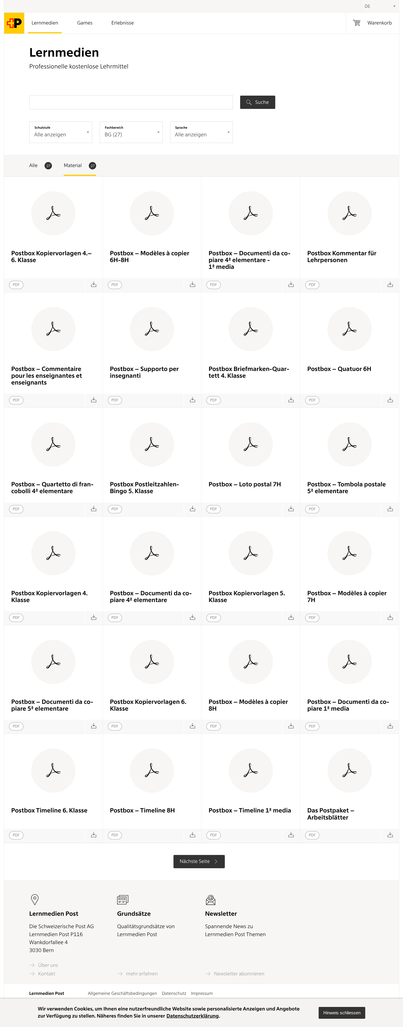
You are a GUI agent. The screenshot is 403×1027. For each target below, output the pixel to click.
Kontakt (46, 974)
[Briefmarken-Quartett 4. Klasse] (291, 401)
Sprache (181, 127)
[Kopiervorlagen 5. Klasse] (291, 618)
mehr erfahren (141, 974)
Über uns (47, 965)
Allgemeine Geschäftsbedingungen (122, 993)
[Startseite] (14, 23)
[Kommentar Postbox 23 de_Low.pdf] (390, 285)
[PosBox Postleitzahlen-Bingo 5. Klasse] (193, 509)
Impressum (202, 993)
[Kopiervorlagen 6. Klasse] (193, 727)
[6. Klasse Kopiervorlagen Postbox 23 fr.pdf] (291, 727)
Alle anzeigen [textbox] (50, 135)
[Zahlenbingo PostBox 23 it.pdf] (390, 509)
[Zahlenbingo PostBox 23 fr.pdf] (291, 509)
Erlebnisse (122, 23)
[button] (342, 1013)
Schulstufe (42, 127)
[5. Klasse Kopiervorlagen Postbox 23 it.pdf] (94, 727)
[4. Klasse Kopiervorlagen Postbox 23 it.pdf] (193, 618)
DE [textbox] (367, 6)
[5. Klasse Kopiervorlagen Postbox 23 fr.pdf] (390, 618)
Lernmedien (45, 23)
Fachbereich (114, 127)
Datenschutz (174, 993)
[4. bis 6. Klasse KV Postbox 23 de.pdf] (94, 285)
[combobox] (380, 6)
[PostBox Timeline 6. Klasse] (94, 836)
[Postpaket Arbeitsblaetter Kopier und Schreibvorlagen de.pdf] (390, 836)
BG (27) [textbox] (113, 135)
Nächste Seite (195, 861)
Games (84, 23)
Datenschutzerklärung (192, 1016)
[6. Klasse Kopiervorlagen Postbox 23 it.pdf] (390, 727)
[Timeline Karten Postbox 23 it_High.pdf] (291, 836)
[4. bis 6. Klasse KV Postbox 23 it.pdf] (291, 285)
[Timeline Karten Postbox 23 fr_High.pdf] (193, 836)
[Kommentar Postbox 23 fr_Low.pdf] (94, 401)
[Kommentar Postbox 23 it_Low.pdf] (193, 401)
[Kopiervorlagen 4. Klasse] (94, 618)
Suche (261, 102)
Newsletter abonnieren (238, 974)
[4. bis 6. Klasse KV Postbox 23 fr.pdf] (193, 285)
